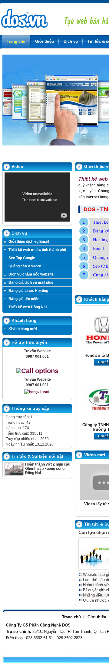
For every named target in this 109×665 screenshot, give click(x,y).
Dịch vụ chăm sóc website (31, 274)
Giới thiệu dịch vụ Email (28, 241)
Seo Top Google (21, 258)
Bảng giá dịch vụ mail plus (30, 282)
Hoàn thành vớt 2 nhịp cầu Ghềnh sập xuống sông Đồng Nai (47, 468)
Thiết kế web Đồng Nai (27, 307)
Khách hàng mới (22, 329)
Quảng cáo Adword (24, 266)
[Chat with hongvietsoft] (37, 392)
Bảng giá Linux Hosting (28, 291)
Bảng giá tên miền (23, 299)
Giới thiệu (44, 41)
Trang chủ (16, 41)
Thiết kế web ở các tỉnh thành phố (37, 250)
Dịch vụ (71, 41)
